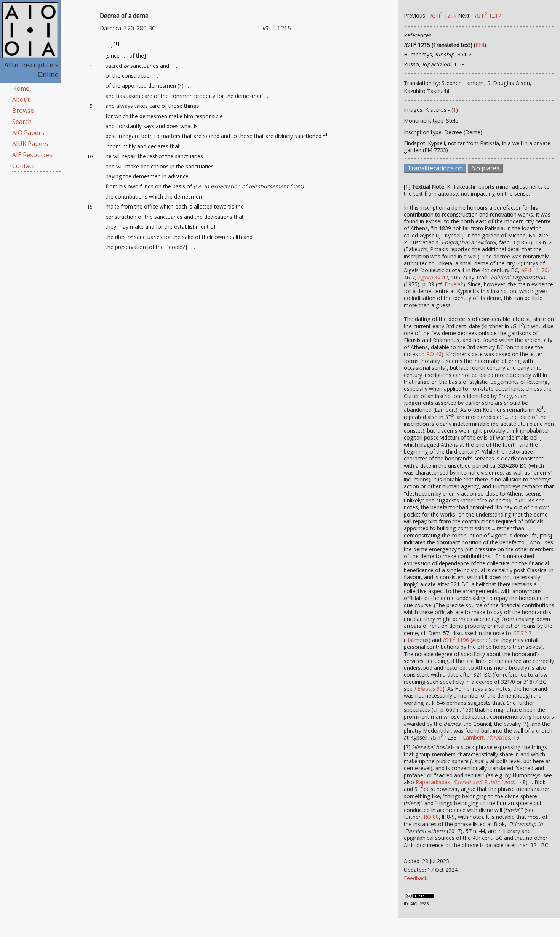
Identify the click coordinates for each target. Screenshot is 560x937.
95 (428, 688)
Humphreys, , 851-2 (438, 54)
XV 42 (433, 277)
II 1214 (443, 15)
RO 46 (434, 354)
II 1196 (456, 639)
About (21, 99)
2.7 (522, 633)
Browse (23, 110)
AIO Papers (28, 132)
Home (20, 88)
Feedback (415, 878)
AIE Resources (32, 155)
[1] (116, 44)
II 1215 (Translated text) (438, 44)
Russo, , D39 (434, 64)
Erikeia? (454, 284)
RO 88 (431, 816)
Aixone (480, 639)
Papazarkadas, (465, 782)
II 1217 (488, 15)
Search (22, 121)
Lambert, (486, 737)
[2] (324, 134)
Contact (23, 166)
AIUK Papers (30, 144)
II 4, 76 (534, 270)
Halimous (417, 639)
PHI (479, 44)
